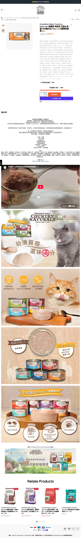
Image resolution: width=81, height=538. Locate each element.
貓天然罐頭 (66, 101)
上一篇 (72, 19)
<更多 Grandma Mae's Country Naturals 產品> (40, 447)
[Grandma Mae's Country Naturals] (40, 461)
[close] (79, 1)
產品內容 (4, 112)
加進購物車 (54, 94)
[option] (3, 25)
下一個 (77, 19)
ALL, (44, 101)
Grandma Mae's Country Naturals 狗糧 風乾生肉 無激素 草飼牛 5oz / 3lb (70, 509)
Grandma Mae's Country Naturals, (55, 101)
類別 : (41, 101)
